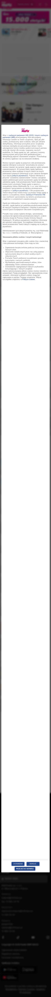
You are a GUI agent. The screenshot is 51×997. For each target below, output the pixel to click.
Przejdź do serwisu (25, 869)
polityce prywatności (20, 176)
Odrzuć (33, 864)
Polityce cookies (28, 279)
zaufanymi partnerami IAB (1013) (20, 135)
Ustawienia (18, 864)
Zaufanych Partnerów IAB (35, 195)
